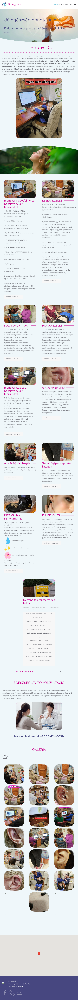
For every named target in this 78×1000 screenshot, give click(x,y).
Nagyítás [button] (14, 774)
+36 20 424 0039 (65, 5)
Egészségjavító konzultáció (39, 682)
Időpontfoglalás (13, 296)
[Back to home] (12, 5)
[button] (75, 5)
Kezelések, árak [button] (24, 671)
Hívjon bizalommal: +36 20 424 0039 (39, 736)
